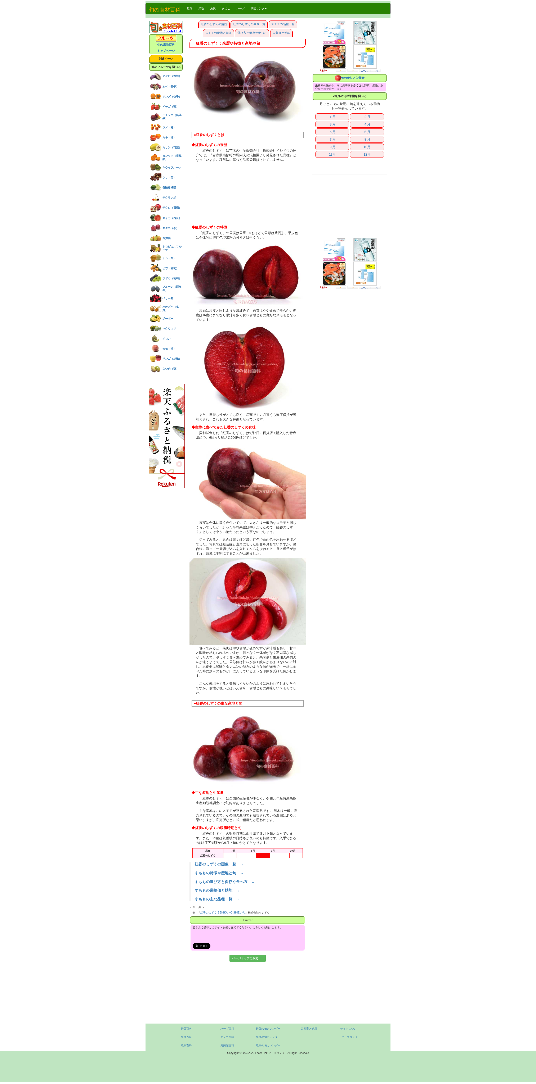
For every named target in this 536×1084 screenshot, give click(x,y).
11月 (332, 154)
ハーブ (240, 8)
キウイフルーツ (172, 167)
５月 (332, 132)
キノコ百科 (227, 1037)
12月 (367, 154)
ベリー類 (167, 298)
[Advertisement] (247, 193)
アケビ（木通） (172, 76)
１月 (332, 117)
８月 (367, 139)
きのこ (226, 8)
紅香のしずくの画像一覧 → (219, 864)
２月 (367, 117)
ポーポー (167, 318)
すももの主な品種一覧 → (217, 899)
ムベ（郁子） (170, 86)
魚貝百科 (186, 1045)
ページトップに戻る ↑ (247, 958)
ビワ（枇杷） (170, 268)
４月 (367, 124)
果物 (201, 8)
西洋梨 (166, 238)
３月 (332, 124)
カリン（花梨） (172, 147)
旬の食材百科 (164, 10)
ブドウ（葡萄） (172, 278)
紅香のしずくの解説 (214, 24)
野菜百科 (186, 1028)
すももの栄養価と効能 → (217, 890)
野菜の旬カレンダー (268, 1028)
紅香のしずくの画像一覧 (249, 24)
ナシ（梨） (169, 258)
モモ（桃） (169, 348)
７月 (332, 139)
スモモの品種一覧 (283, 24)
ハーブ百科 (227, 1028)
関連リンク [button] (257, 8)
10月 (367, 147)
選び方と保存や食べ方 (252, 33)
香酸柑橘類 (169, 187)
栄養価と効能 (281, 33)
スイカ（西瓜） (172, 218)
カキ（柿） (169, 137)
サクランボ (169, 197)
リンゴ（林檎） (172, 358)
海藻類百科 (227, 1045)
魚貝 (213, 8)
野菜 (191, 8)
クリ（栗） (169, 177)
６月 (367, 132)
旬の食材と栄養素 (353, 77)
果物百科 (186, 1037)
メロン (166, 338)
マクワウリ (169, 328)
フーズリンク (349, 1037)
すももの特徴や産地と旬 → (219, 873)
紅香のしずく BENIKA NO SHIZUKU (222, 912)
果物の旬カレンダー (268, 1037)
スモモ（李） (170, 228)
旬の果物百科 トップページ (166, 47)
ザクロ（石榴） (172, 207)
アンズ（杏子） (172, 96)
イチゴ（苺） (170, 106)
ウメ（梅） (169, 127)
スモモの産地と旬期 (218, 33)
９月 (332, 147)
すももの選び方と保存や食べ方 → (225, 882)
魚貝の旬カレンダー (268, 1045)
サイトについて (349, 1028)
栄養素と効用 (309, 1028)
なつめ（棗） (170, 368)
